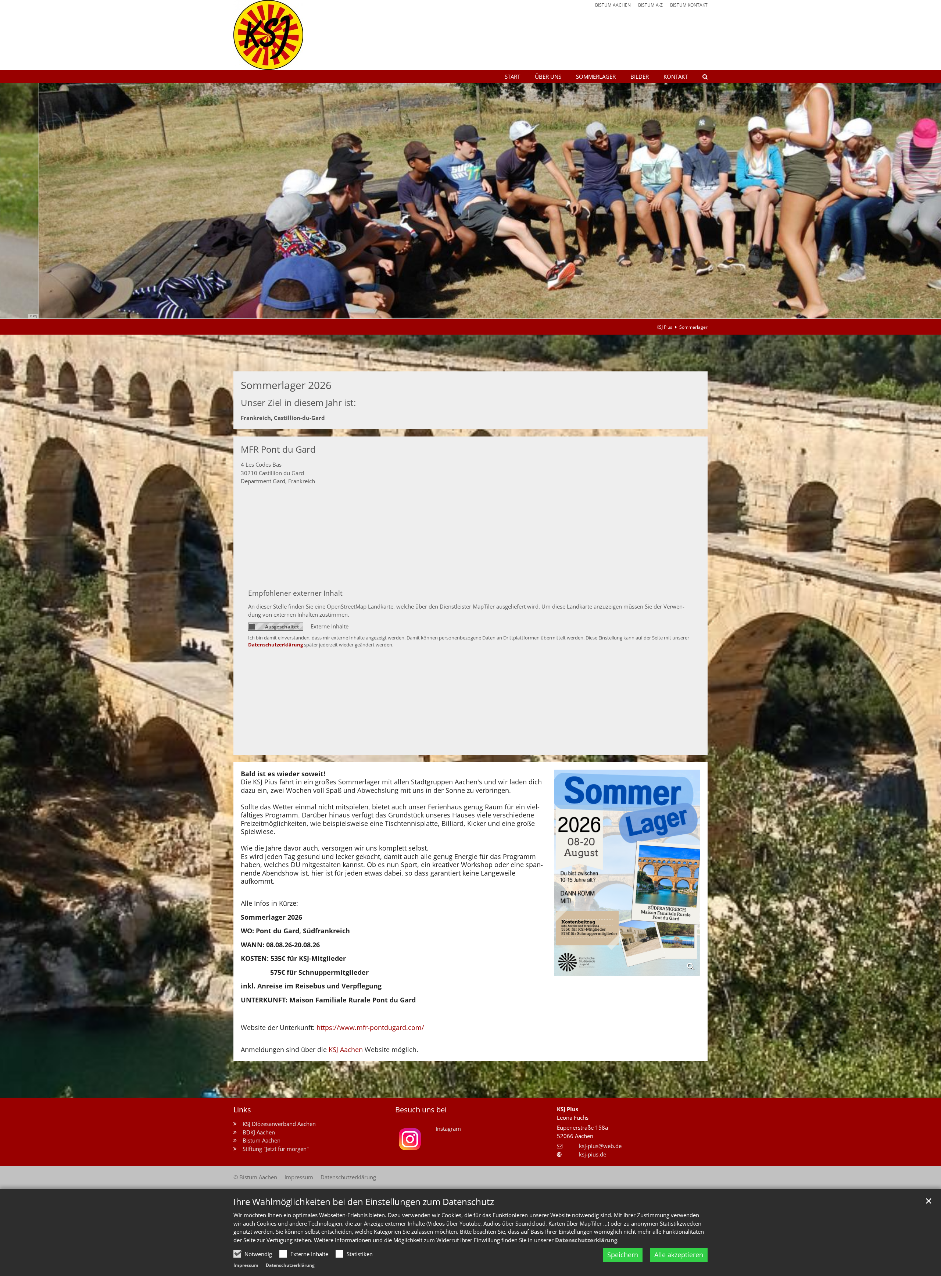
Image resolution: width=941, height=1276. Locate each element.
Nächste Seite (926, 200)
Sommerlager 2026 (286, 385)
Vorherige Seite (14, 200)
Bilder (639, 76)
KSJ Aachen (347, 1049)
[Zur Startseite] (268, 35)
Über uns (548, 76)
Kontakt (675, 76)
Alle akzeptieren (678, 1254)
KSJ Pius (664, 327)
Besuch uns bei (421, 1109)
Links (242, 1109)
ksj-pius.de (592, 1154)
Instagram (448, 1128)
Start (512, 76)
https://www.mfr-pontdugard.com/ (370, 1027)
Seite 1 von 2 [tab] (464, 311)
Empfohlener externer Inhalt (295, 593)
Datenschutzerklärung (586, 1240)
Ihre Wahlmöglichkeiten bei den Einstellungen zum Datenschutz (363, 1201)
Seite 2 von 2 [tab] (477, 311)
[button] (700, 78)
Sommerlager (596, 76)
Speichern (622, 1254)
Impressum (245, 1265)
